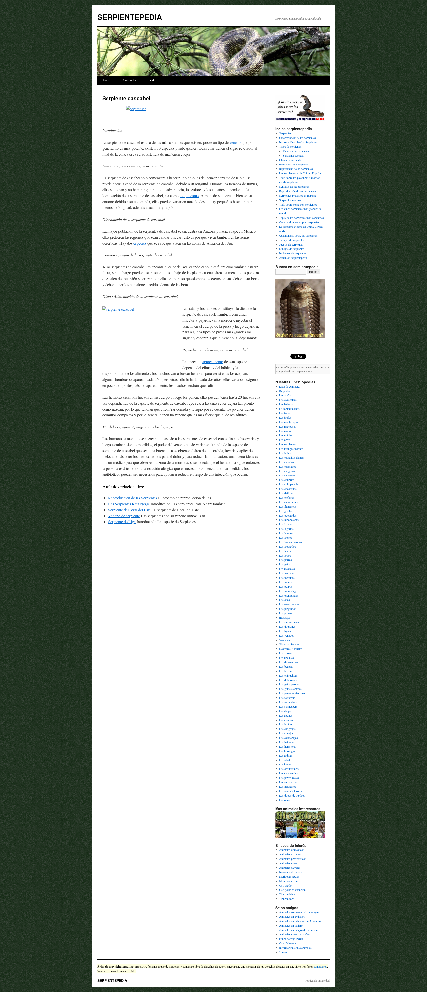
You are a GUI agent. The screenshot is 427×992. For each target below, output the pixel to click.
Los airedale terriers (290, 791)
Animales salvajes (289, 867)
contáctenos (320, 966)
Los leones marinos (290, 542)
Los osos (284, 600)
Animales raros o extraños (294, 934)
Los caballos (286, 462)
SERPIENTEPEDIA (129, 16)
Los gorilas (285, 511)
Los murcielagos (289, 591)
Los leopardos (287, 546)
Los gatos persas (289, 684)
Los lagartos (286, 529)
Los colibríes (286, 480)
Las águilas (285, 715)
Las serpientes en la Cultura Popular (300, 173)
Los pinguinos (287, 609)
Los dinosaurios (288, 662)
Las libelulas (286, 658)
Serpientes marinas (290, 200)
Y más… (284, 952)
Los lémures (286, 533)
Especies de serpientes (296, 151)
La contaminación (289, 409)
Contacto (129, 80)
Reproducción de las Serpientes (132, 497)
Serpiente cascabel (293, 155)
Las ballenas (286, 404)
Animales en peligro (291, 925)
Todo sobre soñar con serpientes (298, 204)
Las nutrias (285, 435)
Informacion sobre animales (295, 948)
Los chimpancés (288, 484)
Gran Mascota (287, 943)
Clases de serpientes (291, 160)
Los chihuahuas (288, 675)
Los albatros (286, 760)
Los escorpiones (288, 502)
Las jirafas (285, 417)
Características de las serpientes (297, 138)
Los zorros (285, 653)
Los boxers (285, 671)
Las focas (284, 413)
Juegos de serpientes (291, 244)
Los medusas (287, 577)
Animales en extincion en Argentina (300, 921)
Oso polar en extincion (292, 890)
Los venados (286, 635)
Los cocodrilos (288, 489)
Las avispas (286, 720)
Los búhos (285, 453)
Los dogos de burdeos (292, 795)
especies (139, 243)
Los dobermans (288, 680)
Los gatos (285, 564)
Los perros (285, 560)
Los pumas (285, 613)
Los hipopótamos (289, 520)
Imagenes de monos (290, 872)
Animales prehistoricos (292, 859)
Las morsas (286, 431)
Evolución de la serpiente (293, 164)
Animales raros (288, 863)
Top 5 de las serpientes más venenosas (301, 218)
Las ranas (284, 800)
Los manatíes (287, 573)
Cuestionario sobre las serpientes (298, 235)
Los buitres (285, 724)
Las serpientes (287, 444)
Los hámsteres (287, 746)
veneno (235, 142)
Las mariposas (287, 426)
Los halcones (287, 742)
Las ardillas (286, 755)
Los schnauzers (288, 706)
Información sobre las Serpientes (298, 142)
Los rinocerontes (289, 622)
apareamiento (212, 361)
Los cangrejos (287, 729)
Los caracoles (287, 475)
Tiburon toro (286, 899)
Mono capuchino (289, 881)
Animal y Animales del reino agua (299, 912)
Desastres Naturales (290, 649)
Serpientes (285, 133)
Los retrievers (287, 698)
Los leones (285, 537)
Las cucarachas (288, 782)
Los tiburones (287, 626)
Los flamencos (287, 506)
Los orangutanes (289, 595)
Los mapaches (287, 786)
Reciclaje (284, 618)
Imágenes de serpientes (292, 253)
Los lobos (285, 555)
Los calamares (287, 466)
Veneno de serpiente (124, 515)
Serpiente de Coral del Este (129, 509)
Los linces (285, 551)
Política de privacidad (317, 980)
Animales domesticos (291, 850)
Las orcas (284, 440)
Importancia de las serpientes (296, 169)
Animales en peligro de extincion (298, 930)
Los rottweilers (288, 702)
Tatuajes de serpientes (291, 240)
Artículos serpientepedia (293, 258)
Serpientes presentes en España (297, 195)
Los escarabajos (288, 738)
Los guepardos (288, 515)
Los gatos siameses (290, 689)
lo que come (189, 195)
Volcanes (284, 640)
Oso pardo (285, 885)
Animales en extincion (292, 916)
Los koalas (285, 524)
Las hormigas (287, 751)
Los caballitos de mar (291, 457)
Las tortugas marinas (291, 449)
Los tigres (285, 631)
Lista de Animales (289, 386)
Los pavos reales (289, 778)
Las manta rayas (288, 422)
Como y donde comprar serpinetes (299, 222)
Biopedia (284, 391)
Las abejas (285, 711)
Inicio (106, 80)
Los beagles (286, 666)
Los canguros (287, 471)
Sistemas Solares (289, 644)
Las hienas (285, 764)
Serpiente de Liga (122, 521)
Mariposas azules (289, 876)
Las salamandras (289, 773)
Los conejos (286, 733)
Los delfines (286, 493)
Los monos (285, 582)
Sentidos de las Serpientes (294, 186)
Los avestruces (288, 400)
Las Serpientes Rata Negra (129, 503)
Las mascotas (287, 569)
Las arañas (285, 395)
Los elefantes (287, 497)
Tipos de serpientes (290, 146)
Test (151, 80)
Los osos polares (289, 604)
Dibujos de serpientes (291, 249)
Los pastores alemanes (292, 693)
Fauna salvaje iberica (291, 939)
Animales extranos (290, 854)
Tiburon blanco (288, 894)
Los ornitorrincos (289, 769)
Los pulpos (285, 586)
